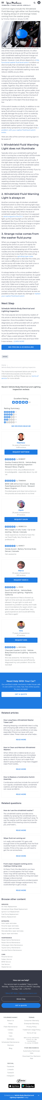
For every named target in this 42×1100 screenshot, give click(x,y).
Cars (10, 1036)
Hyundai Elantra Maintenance (11, 950)
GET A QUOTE (21, 694)
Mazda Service (6, 967)
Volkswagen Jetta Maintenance (12, 945)
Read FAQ (21, 999)
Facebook (10, 1066)
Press (11, 1023)
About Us (10, 1020)
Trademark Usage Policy (31, 1030)
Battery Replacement (8, 917)
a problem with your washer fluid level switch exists (19, 130)
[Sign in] (39, 2)
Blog (10, 1048)
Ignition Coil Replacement (10, 912)
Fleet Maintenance (10, 1027)
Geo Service (5, 964)
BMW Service (6, 962)
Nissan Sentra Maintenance (10, 940)
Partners (10, 1045)
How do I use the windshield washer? (19, 810)
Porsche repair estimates (10, 926)
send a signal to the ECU (13, 216)
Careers (10, 1030)
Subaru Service (6, 959)
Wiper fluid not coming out (14, 838)
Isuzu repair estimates (9, 923)
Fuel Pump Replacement (9, 914)
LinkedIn (10, 1069)
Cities (10, 1033)
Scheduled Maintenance (10, 1042)
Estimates (10, 1039)
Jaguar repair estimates (9, 933)
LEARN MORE (18, 341)
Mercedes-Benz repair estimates (12, 931)
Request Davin (21, 519)
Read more (21, 740)
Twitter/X (10, 1073)
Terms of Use (31, 1033)
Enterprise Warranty (31, 1023)
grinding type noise (25, 256)
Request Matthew (21, 452)
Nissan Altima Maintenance (10, 942)
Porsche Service (6, 957)
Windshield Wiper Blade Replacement (14, 909)
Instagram (10, 1076)
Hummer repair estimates (10, 928)
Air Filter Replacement (9, 907)
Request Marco (21, 580)
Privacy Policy (32, 1027)
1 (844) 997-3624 (11, 993)
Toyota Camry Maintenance (10, 948)
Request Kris (21, 640)
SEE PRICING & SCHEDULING (21, 347)
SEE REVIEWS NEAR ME (21, 426)
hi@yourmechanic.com (28, 993)
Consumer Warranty (31, 1020)
